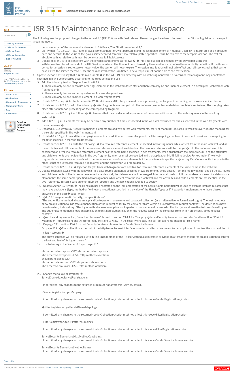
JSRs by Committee (15, 55)
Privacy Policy (65, 368)
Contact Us (11, 113)
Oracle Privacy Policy (13, 83)
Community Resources (17, 102)
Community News (14, 106)
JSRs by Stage (13, 51)
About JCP (11, 94)
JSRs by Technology (16, 47)
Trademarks (77, 368)
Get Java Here (196, 2)
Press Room (181, 2)
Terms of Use (52, 368)
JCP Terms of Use (15, 81)
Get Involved (12, 98)
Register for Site (11, 73)
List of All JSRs (13, 59)
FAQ (8, 110)
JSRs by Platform (14, 43)
